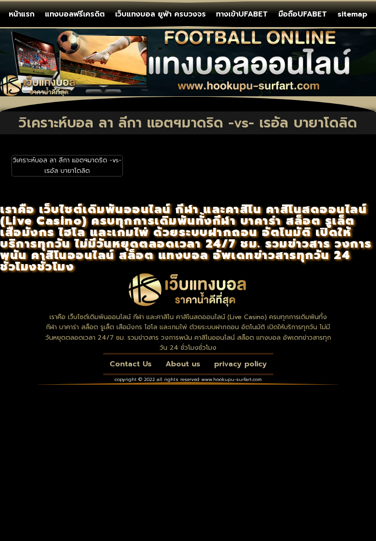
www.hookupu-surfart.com (231, 379)
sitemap (352, 14)
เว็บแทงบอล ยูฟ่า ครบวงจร (160, 14)
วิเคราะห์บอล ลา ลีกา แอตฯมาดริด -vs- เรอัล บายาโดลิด (67, 165)
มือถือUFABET (302, 14)
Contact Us (131, 364)
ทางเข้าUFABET (242, 14)
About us (183, 364)
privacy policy (240, 364)
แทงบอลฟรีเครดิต (75, 14)
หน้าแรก (21, 14)
